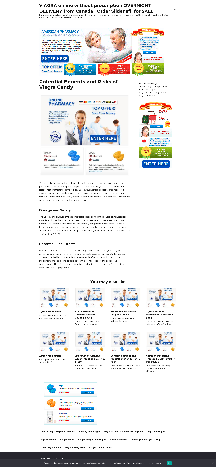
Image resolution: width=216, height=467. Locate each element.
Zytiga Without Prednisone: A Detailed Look (159, 314)
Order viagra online (50, 447)
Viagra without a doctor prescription (123, 431)
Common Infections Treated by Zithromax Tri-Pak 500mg (161, 358)
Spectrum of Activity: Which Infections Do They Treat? (90, 358)
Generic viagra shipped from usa (57, 431)
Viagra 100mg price (75, 447)
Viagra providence (148, 95)
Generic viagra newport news (153, 86)
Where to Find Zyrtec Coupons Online (123, 313)
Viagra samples (48, 439)
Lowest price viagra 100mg (145, 439)
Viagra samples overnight (92, 439)
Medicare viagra (147, 89)
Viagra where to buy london (153, 92)
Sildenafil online (118, 439)
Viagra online (67, 439)
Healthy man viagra (89, 431)
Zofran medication (50, 355)
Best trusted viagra (148, 83)
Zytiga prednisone (50, 311)
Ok (169, 463)
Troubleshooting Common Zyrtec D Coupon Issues (85, 314)
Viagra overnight (156, 431)
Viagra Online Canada (101, 447)
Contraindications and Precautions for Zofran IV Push (125, 358)
